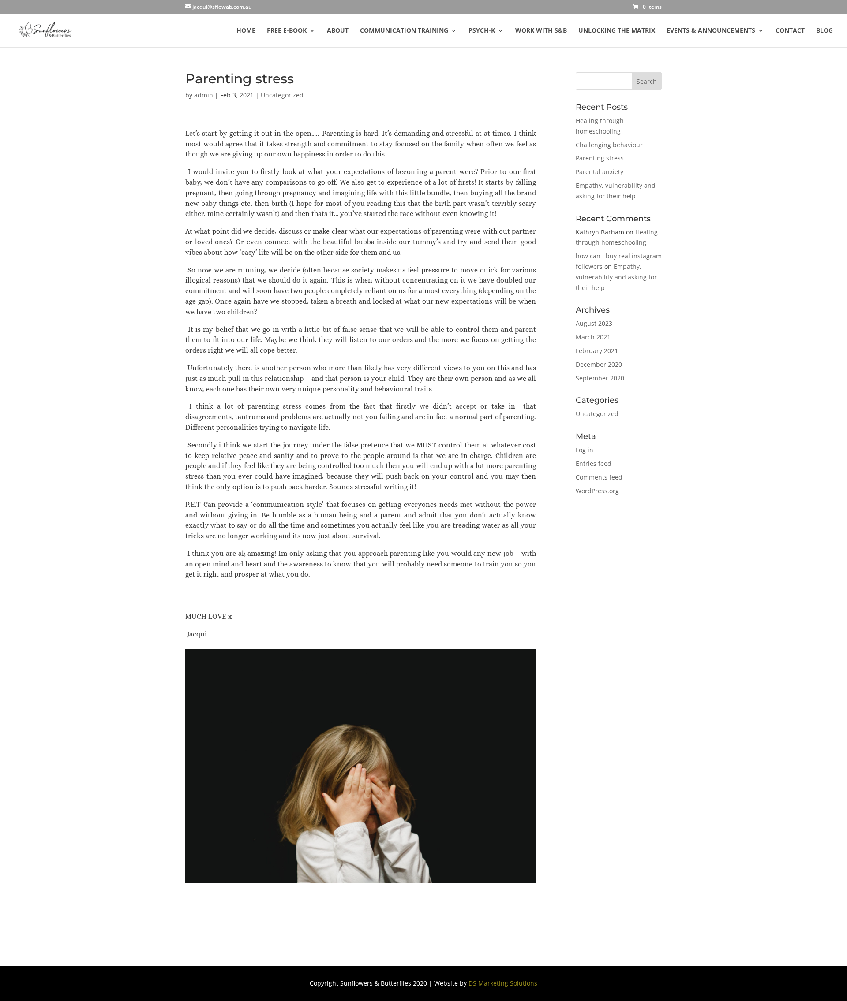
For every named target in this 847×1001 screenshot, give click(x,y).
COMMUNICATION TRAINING (404, 30)
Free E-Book (287, 30)
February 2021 (597, 350)
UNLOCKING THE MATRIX (616, 30)
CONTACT (790, 30)
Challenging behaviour (609, 145)
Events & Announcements (711, 30)
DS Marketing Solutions (502, 983)
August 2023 (594, 323)
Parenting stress (600, 158)
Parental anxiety (599, 171)
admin (203, 95)
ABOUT (338, 30)
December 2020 (599, 364)
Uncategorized (282, 95)
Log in (584, 450)
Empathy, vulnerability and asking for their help (616, 277)
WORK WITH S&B (541, 30)
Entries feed (593, 463)
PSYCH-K (481, 30)
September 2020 (600, 378)
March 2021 (593, 337)
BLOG (824, 30)
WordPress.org (597, 491)
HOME (245, 30)
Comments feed (599, 477)
